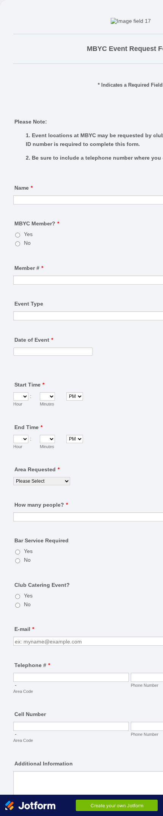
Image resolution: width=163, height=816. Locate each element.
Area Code (23, 691)
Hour (17, 404)
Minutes (47, 404)
